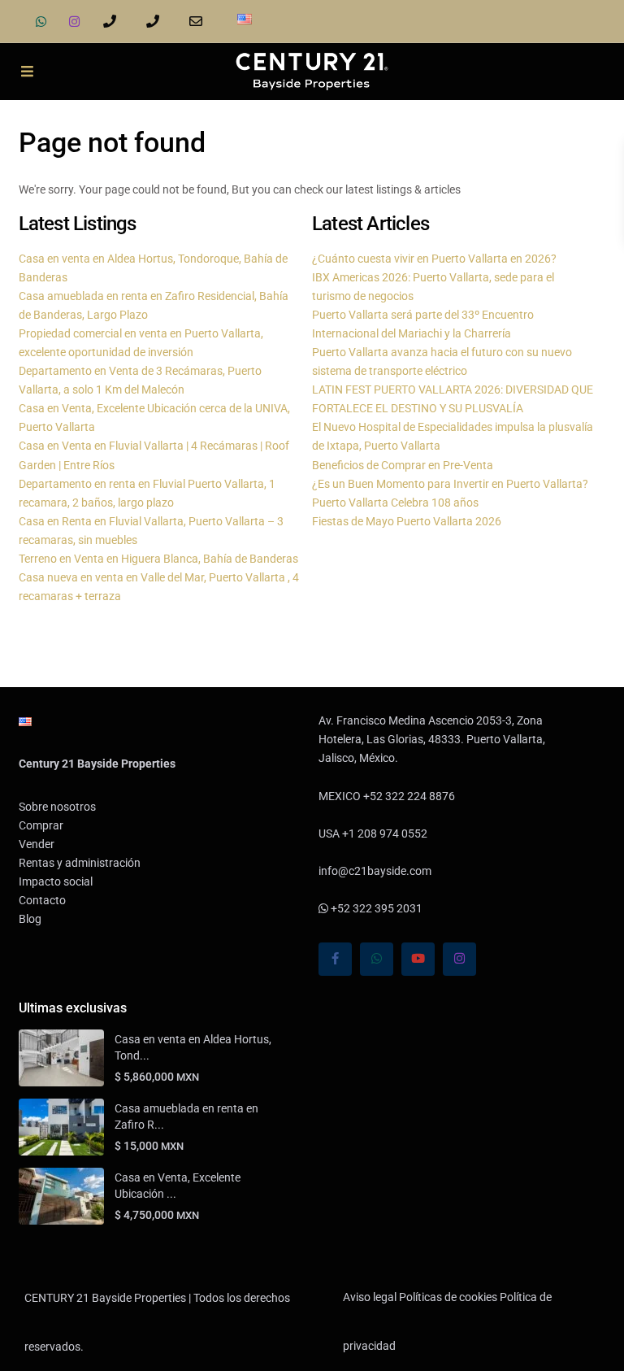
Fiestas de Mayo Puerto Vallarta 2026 (406, 521)
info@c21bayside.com (198, 21)
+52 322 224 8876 (112, 21)
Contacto (42, 900)
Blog (30, 918)
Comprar (41, 825)
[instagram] (74, 21)
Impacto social (56, 881)
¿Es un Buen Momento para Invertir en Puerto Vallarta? (450, 483)
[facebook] (335, 959)
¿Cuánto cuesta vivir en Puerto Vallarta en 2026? (434, 258)
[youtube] (418, 959)
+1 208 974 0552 (155, 21)
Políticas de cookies (448, 1297)
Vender (36, 844)
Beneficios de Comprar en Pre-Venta (402, 465)
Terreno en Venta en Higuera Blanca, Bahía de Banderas (158, 558)
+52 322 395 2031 (375, 908)
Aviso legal (369, 1297)
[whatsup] (41, 21)
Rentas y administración (80, 862)
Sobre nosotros (57, 806)
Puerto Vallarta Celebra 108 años (395, 502)
